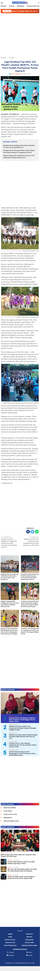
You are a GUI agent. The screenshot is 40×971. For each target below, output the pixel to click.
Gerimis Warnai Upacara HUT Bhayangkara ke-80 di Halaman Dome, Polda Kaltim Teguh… (22, 753)
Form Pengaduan (10, 945)
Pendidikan (12, 716)
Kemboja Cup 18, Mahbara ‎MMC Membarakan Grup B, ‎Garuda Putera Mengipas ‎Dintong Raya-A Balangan (9, 631)
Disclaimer (29, 940)
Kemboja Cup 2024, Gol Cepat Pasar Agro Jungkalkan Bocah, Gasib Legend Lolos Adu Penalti (31, 541)
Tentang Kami (10, 942)
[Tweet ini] (32, 532)
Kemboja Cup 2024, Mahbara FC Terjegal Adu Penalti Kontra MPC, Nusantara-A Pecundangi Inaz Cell (9, 542)
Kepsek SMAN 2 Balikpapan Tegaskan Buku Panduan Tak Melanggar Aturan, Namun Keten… (22, 719)
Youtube (30, 955)
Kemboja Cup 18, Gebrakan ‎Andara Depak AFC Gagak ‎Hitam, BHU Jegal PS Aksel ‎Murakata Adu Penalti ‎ (30, 603)
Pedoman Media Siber (29, 945)
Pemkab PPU (8, 817)
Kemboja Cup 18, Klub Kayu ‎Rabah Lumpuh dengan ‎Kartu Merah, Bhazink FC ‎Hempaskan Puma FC (19, 151)
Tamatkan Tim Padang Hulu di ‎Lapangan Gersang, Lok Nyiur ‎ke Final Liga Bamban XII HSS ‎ (30, 631)
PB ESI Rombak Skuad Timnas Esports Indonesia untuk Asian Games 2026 (21, 877)
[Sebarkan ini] (28, 532)
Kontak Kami (29, 942)
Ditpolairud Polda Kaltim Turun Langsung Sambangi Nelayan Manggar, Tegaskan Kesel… (22, 728)
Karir (10, 937)
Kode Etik (29, 934)
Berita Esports (7, 827)
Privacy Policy (10, 940)
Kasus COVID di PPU (10, 814)
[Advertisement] (20, 35)
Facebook (11, 952)
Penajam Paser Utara (11, 821)
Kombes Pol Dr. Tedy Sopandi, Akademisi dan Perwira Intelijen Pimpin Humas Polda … (23, 744)
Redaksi (29, 937)
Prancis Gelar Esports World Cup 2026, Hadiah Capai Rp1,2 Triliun (21, 862)
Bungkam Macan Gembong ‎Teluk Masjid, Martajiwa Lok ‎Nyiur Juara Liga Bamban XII (19, 146)
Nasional (11, 750)
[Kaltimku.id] (20, 3)
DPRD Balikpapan (10, 808)
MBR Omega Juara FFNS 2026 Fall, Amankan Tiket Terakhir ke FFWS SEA (18, 855)
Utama (10, 733)
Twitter (30, 952)
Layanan (11, 724)
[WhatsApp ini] (37, 532)
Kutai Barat (8, 811)
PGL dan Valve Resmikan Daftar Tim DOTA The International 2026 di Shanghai (22, 870)
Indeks (10, 934)
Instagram (11, 955)
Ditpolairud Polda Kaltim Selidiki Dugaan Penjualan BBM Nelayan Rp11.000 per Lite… (23, 736)
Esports (3, 853)
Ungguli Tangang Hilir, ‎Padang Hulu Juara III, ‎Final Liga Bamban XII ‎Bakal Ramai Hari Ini (18, 156)
